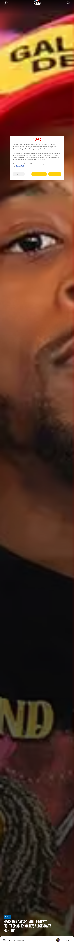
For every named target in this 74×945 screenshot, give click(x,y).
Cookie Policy (20, 166)
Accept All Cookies (54, 174)
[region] (37, 158)
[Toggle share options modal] (15, 940)
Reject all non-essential (39, 174)
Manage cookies (19, 174)
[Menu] (68, 3)
